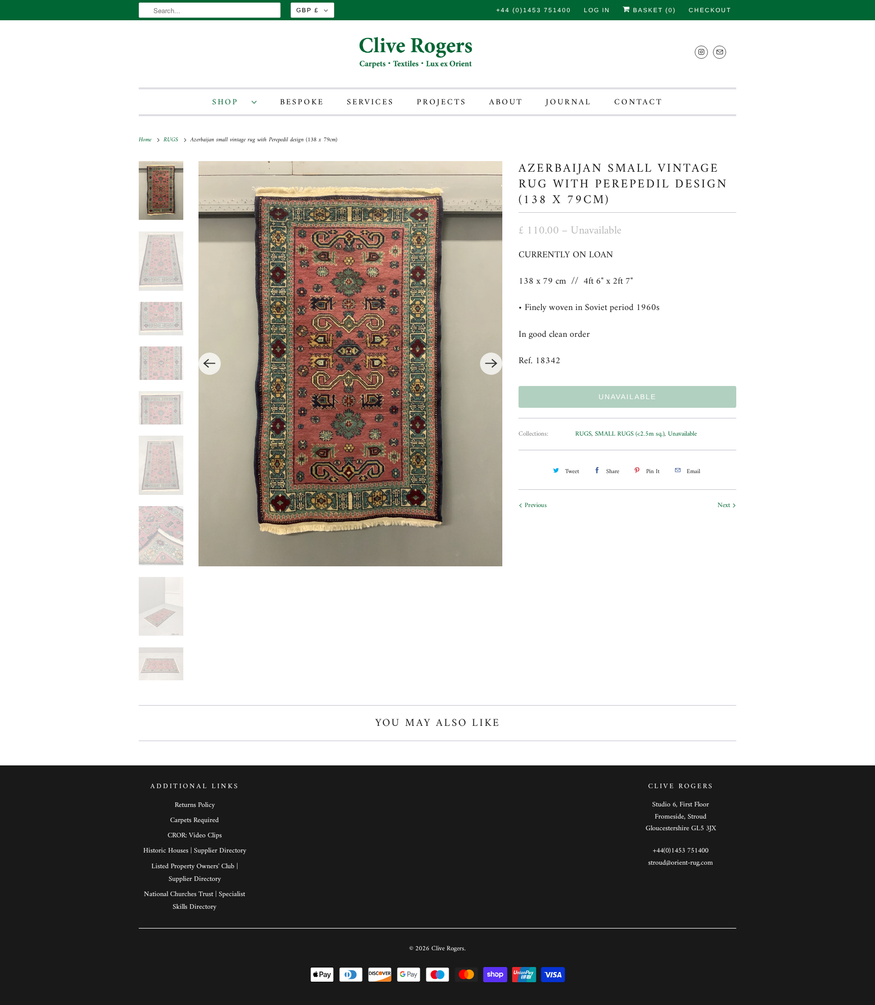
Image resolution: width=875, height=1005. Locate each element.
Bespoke (302, 102)
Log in (597, 10)
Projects (441, 102)
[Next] (491, 364)
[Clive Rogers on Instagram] (701, 52)
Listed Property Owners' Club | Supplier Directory (194, 872)
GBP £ (307, 10)
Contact (638, 102)
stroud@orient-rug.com (680, 863)
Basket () (653, 10)
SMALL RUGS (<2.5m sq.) (629, 434)
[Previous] (209, 364)
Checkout (710, 10)
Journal (568, 102)
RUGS (583, 434)
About (506, 102)
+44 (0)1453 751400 (533, 10)
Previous (535, 505)
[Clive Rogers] (437, 56)
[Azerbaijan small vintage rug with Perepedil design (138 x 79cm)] (350, 363)
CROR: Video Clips (195, 835)
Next (725, 505)
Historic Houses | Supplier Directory (194, 850)
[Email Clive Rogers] (719, 52)
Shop (229, 102)
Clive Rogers (447, 948)
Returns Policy (195, 805)
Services (370, 102)
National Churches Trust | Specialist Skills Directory (194, 900)
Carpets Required (194, 820)
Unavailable (682, 434)
